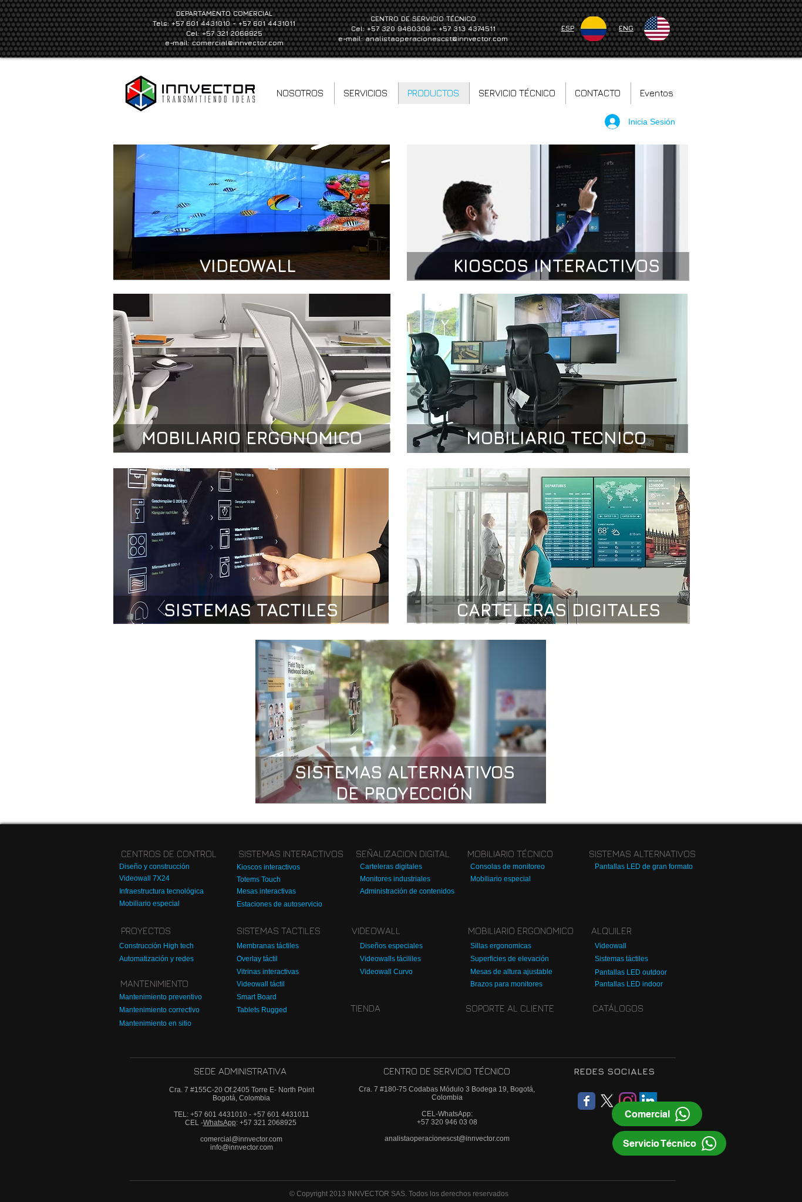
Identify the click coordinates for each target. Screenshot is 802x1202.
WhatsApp (219, 1123)
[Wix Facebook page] (586, 1101)
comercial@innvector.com (238, 42)
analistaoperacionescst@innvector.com (436, 38)
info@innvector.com (241, 1147)
